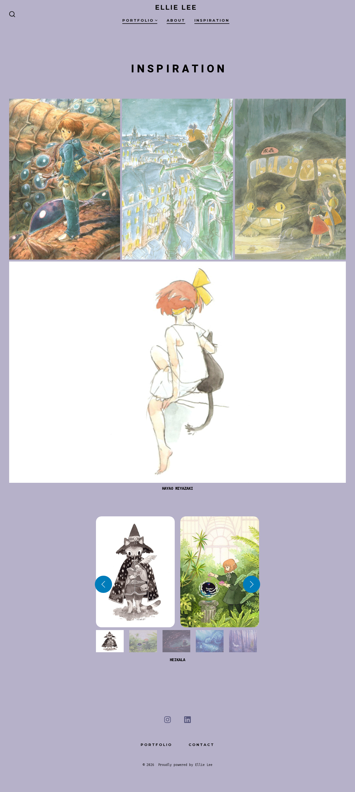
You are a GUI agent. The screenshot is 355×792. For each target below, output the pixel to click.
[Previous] (103, 584)
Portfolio (138, 20)
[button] (135, 571)
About (176, 20)
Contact (201, 745)
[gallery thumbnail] (110, 641)
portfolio (156, 745)
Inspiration (211, 20)
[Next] (251, 584)
